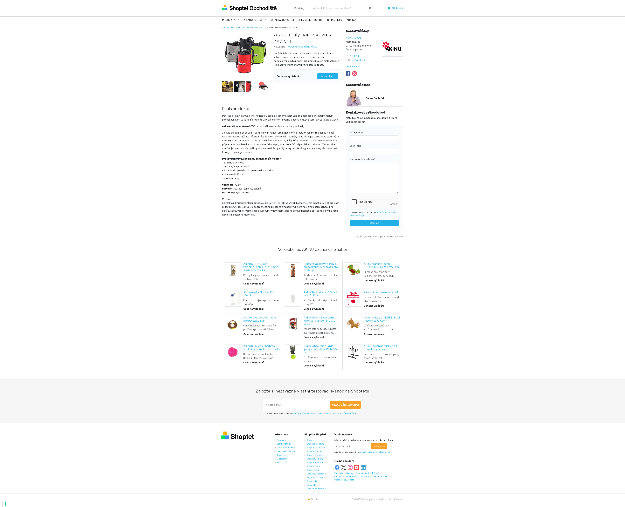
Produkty (228, 19)
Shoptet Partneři (315, 462)
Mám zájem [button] (327, 76)
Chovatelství (246, 27)
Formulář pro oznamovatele (374, 476)
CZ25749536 (358, 59)
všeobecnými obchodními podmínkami (341, 413)
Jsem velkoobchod (311, 19)
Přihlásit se (379, 446)
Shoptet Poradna (315, 454)
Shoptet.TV (312, 481)
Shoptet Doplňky (315, 458)
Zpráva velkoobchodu (362, 159)
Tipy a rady (282, 454)
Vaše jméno (356, 132)
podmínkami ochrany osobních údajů (308, 413)
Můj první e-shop (315, 477)
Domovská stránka (230, 27)
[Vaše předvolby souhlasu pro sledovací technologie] (6, 504)
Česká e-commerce (316, 488)
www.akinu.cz (353, 66)
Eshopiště (311, 484)
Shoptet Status (314, 466)
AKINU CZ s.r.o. (260, 27)
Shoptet (311, 440)
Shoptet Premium (315, 443)
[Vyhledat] (370, 8)
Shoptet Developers (316, 473)
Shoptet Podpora (315, 451)
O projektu (334, 19)
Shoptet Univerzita (316, 447)
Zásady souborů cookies (346, 476)
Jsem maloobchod (282, 19)
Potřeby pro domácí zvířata (302, 46)
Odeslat (374, 222)
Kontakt (352, 19)
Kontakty (281, 462)
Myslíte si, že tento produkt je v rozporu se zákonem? (379, 236)
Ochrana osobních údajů (367, 473)
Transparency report (344, 479)
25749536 (355, 56)
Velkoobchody (252, 19)
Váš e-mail (356, 145)
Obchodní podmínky (343, 473)
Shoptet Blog (313, 469)
